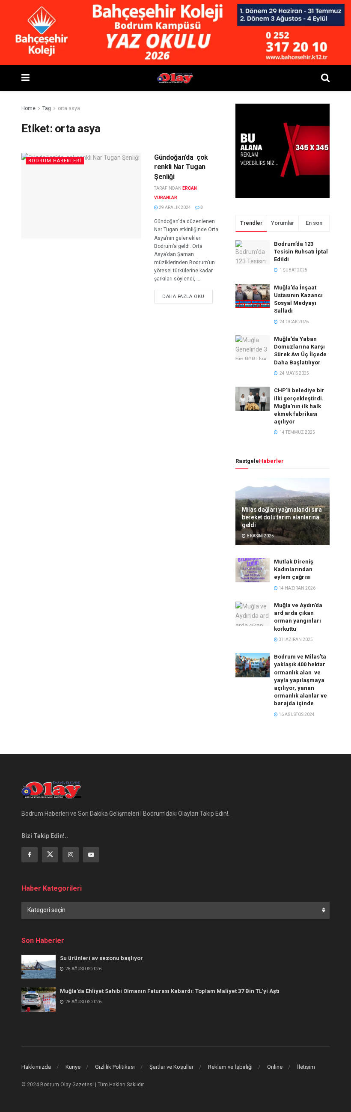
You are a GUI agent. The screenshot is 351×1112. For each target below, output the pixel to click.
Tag (46, 108)
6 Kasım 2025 (260, 536)
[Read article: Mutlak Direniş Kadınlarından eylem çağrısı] (252, 570)
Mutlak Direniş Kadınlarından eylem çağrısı (293, 569)
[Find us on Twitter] (50, 854)
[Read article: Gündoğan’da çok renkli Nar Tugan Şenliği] (81, 195)
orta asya (69, 108)
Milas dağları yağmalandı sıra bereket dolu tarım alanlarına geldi (282, 517)
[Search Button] (325, 78)
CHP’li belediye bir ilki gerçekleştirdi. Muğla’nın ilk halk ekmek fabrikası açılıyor (299, 406)
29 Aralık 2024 (174, 207)
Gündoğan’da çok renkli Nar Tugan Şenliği (181, 167)
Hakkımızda (36, 1067)
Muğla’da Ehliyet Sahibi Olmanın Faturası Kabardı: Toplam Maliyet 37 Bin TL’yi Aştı (170, 991)
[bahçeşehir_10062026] (175, 32)
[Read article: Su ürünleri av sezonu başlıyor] (38, 966)
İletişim (306, 1067)
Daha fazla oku (187, 296)
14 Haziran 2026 (296, 588)
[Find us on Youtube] (91, 854)
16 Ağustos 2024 (296, 714)
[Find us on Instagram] (70, 854)
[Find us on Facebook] (29, 854)
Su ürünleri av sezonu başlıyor (101, 958)
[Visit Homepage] (175, 78)
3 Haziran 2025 (295, 639)
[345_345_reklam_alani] (282, 150)
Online (275, 1067)
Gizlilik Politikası (115, 1067)
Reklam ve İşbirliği (230, 1067)
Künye (72, 1067)
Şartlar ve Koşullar (171, 1067)
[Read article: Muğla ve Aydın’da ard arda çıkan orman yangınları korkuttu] (252, 614)
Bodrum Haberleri (54, 161)
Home (28, 108)
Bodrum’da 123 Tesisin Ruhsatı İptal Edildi (301, 251)
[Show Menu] (25, 78)
